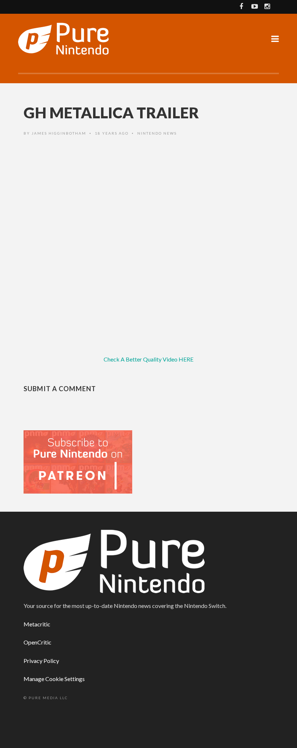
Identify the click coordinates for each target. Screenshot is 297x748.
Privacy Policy (41, 660)
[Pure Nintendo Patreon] (78, 461)
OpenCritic (37, 642)
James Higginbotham (59, 133)
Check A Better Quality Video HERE (148, 359)
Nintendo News (157, 133)
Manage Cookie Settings (54, 678)
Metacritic (37, 624)
